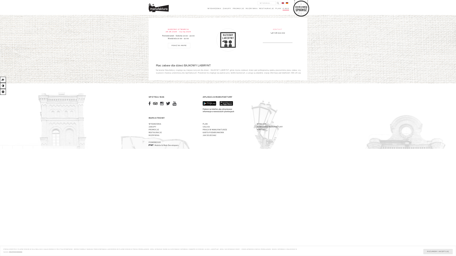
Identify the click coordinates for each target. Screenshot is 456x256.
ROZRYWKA (154, 135)
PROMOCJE (154, 130)
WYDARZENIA (155, 124)
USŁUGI (206, 127)
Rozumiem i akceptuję (438, 251)
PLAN (205, 124)
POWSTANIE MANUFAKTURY (270, 127)
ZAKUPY (152, 127)
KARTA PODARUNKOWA (213, 132)
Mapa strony (157, 118)
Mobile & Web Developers (167, 145)
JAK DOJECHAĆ (209, 135)
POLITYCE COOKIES (15, 252)
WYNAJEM (261, 124)
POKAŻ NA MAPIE (179, 45)
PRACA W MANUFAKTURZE (215, 130)
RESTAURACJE (155, 132)
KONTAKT (261, 130)
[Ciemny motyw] (3, 86)
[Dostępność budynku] (3, 92)
